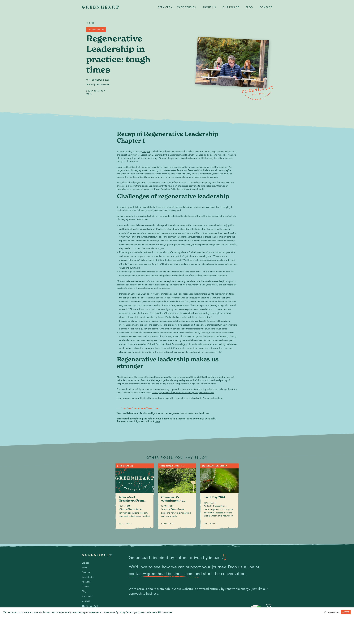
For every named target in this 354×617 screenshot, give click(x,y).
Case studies (186, 7)
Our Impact (230, 7)
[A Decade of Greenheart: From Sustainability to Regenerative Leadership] (134, 497)
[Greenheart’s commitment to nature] (177, 497)
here (220, 397)
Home (84, 567)
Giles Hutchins (150, 397)
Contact (266, 7)
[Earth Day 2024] (219, 497)
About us (209, 7)
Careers (85, 586)
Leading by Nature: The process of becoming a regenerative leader (183, 392)
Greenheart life (96, 29)
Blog (249, 7)
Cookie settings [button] (331, 612)
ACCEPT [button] (345, 612)
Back (92, 23)
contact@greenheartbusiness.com (161, 573)
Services (164, 7)
